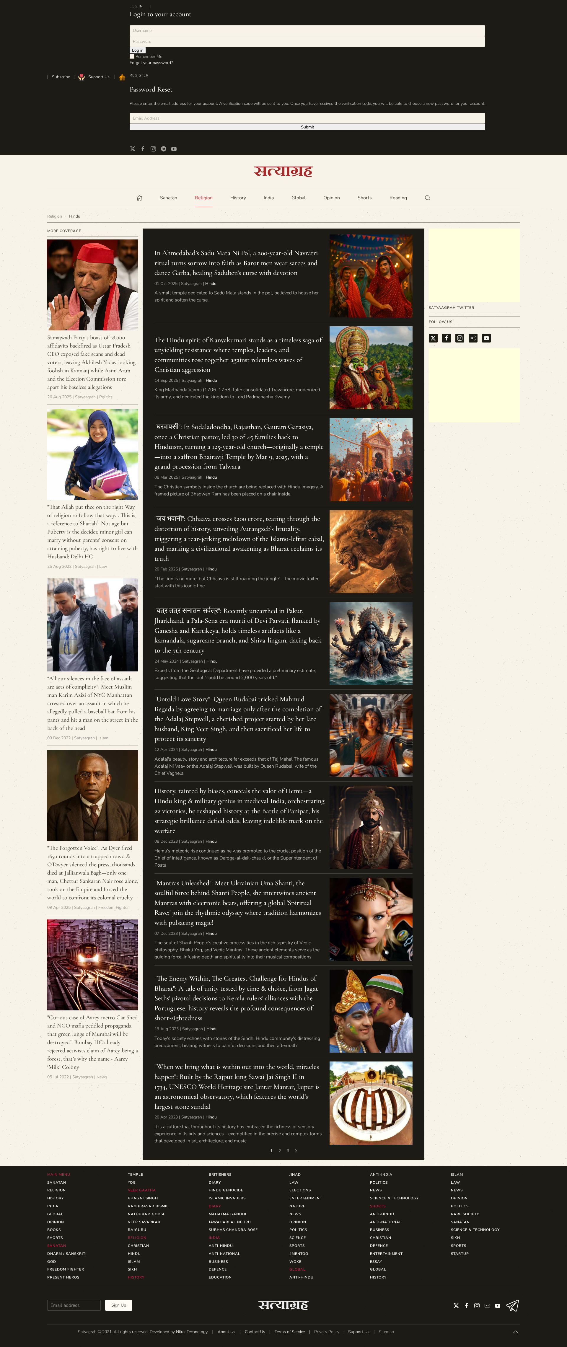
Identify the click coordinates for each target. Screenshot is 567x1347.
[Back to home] (283, 172)
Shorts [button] (365, 198)
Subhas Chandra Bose (233, 1229)
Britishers (220, 1174)
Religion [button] (204, 198)
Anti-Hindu (221, 1245)
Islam (134, 1261)
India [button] (269, 198)
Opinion (331, 198)
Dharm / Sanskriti (67, 1253)
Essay (376, 1261)
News (295, 1214)
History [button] (238, 198)
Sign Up (118, 1305)
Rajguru (137, 1229)
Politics (298, 1229)
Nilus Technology (192, 1332)
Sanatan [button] (168, 198)
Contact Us (255, 1332)
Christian (138, 1245)
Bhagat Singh (143, 1198)
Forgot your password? (151, 63)
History (378, 1277)
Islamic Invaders (227, 1198)
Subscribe (61, 77)
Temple (135, 1174)
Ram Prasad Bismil (148, 1206)
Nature (297, 1206)
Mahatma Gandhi (227, 1214)
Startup (460, 1253)
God (51, 1261)
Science (297, 1237)
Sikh (132, 1269)
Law (294, 1182)
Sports (297, 1245)
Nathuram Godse (146, 1214)
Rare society (465, 1214)
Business (218, 1261)
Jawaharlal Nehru (230, 1222)
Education (220, 1277)
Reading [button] (398, 198)
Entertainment (305, 1198)
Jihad (295, 1174)
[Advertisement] (474, 265)
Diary (215, 1182)
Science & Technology (394, 1198)
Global (378, 1269)
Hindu (210, 283)
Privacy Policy (326, 1332)
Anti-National (224, 1253)
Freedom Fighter (65, 1269)
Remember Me (148, 56)
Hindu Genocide (226, 1190)
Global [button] (298, 198)
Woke (295, 1261)
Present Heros (63, 1277)
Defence (218, 1269)
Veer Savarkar (144, 1222)
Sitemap (386, 1332)
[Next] (296, 1151)
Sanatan (460, 1222)
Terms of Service (290, 1332)
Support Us (99, 77)
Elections (300, 1190)
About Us (226, 1332)
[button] (428, 198)
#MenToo (298, 1253)
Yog (132, 1182)
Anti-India (381, 1174)
